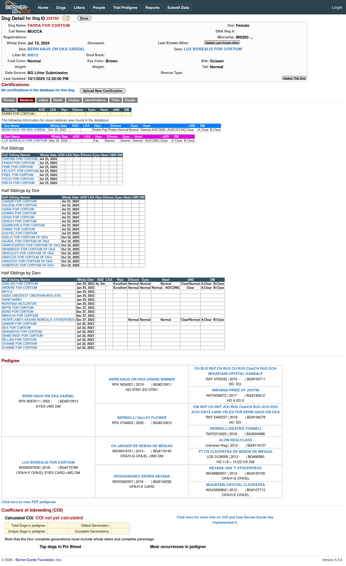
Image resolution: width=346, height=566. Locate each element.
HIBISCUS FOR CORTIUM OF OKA (27, 257)
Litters (79, 7)
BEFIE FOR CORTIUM (18, 307)
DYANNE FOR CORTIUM (19, 343)
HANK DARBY (12, 299)
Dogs (61, 7)
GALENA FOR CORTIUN (19, 205)
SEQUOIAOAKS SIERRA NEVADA (142, 476)
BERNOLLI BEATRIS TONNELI (235, 428)
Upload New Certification (103, 90)
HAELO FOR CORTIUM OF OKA (25, 237)
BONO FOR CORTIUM (17, 311)
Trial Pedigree (125, 7)
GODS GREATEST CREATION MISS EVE (31, 295)
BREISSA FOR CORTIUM (20, 315)
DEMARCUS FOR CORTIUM (22, 331)
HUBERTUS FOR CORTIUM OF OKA (28, 265)
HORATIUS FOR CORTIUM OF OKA (27, 261)
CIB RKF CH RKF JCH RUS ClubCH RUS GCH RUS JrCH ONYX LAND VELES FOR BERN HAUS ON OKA (235, 409)
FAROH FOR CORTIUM (18, 163)
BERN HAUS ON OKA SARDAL (56, 49)
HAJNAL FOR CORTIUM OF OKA (25, 241)
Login (337, 7)
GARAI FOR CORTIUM (18, 209)
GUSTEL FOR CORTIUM (19, 233)
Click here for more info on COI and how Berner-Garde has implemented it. (225, 519)
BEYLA (7, 291)
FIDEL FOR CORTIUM (17, 175)
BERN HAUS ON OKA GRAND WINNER (142, 379)
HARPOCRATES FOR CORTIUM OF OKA (31, 245)
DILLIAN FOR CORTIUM (19, 339)
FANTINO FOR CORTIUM (20, 159)
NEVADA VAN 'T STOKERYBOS (235, 467)
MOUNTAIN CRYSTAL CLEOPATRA (235, 484)
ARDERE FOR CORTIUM (19, 287)
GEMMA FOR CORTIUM (19, 213)
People (99, 7)
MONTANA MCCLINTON (19, 303)
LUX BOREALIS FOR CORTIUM (213, 49)
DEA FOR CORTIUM (16, 327)
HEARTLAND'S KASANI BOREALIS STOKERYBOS (38, 319)
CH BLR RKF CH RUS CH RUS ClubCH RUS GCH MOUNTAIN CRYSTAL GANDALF (235, 371)
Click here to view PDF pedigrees (28, 501)
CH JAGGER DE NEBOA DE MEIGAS (142, 445)
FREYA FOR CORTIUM (18, 183)
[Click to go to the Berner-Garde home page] (18, 6)
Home (43, 7)
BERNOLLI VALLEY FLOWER (141, 417)
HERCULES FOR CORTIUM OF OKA (28, 253)
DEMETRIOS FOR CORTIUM (22, 335)
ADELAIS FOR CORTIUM (20, 283)
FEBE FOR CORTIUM (17, 167)
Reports (152, 7)
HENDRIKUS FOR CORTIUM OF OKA (28, 249)
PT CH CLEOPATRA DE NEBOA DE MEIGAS (235, 451)
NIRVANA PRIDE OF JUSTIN (235, 390)
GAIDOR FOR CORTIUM (19, 201)
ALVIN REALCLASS (235, 439)
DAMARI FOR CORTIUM (19, 323)
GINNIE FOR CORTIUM (18, 229)
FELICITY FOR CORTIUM (20, 171)
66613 (33, 55)
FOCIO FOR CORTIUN (18, 179)
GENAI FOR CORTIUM (18, 217)
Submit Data (178, 7)
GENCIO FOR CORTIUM (19, 221)
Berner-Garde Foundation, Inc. (39, 559)
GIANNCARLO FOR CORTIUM (23, 225)
